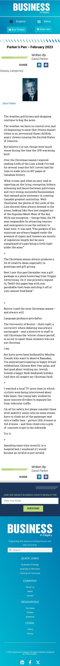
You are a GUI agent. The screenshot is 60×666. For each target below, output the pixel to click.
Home (8, 21)
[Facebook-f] (30, 662)
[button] (39, 22)
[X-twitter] (38, 662)
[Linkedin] (22, 662)
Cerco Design (31, 654)
